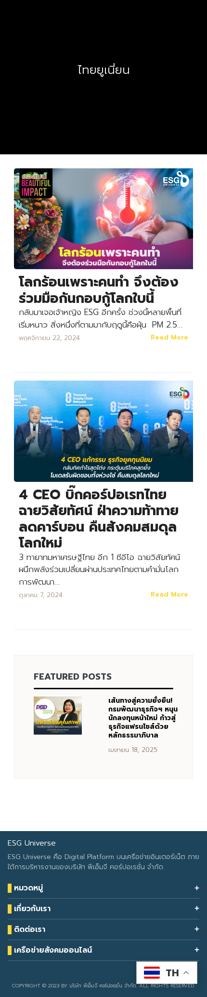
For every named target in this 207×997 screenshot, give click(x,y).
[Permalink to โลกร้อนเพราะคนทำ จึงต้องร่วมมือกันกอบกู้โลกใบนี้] (103, 218)
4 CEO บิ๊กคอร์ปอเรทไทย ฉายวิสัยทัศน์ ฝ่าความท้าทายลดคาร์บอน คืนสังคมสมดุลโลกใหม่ (99, 519)
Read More (169, 337)
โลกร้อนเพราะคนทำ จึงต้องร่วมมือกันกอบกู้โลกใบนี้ (99, 290)
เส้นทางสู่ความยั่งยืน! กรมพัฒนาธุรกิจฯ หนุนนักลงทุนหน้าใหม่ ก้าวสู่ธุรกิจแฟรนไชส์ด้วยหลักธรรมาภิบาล (143, 718)
